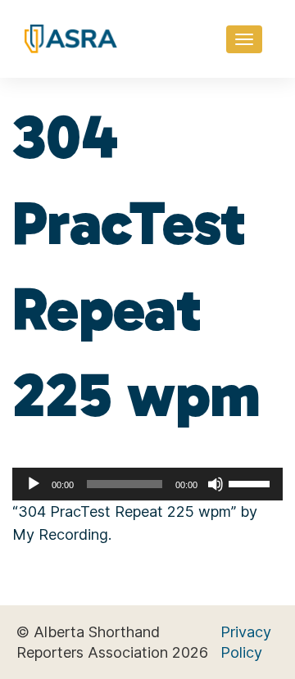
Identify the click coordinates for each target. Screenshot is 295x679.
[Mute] (215, 484)
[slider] (252, 482)
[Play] (33, 484)
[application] (147, 484)
